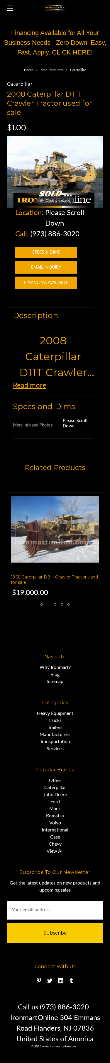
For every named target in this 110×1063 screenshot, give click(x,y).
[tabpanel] (55, 547)
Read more (29, 385)
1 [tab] (41, 604)
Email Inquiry (46, 267)
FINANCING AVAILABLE (46, 283)
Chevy (55, 844)
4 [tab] (62, 604)
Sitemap (55, 681)
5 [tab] (68, 604)
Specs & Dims (46, 252)
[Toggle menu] (8, 8)
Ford (55, 801)
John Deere (55, 794)
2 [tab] (48, 604)
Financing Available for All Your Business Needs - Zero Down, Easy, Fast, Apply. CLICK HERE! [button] (55, 42)
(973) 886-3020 (55, 234)
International (55, 830)
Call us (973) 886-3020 (53, 1007)
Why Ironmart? (55, 667)
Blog (55, 674)
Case (55, 837)
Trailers (55, 727)
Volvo (55, 823)
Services (55, 748)
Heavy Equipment (55, 713)
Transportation (55, 741)
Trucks (55, 720)
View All (55, 851)
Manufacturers (55, 734)
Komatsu (55, 816)
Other (55, 780)
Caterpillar (55, 787)
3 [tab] (55, 604)
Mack (55, 808)
